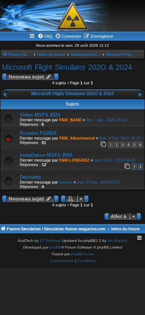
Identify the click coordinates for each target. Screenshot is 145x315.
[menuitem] (45, 36)
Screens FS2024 (38, 133)
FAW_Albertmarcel (77, 138)
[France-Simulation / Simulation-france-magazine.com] (72, 16)
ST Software (50, 240)
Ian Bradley (117, 240)
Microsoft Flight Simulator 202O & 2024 (67, 67)
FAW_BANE (70, 120)
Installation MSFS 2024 (46, 155)
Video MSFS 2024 (40, 115)
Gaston (65, 182)
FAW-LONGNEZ (74, 160)
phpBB (55, 247)
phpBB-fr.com (82, 254)
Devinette (30, 177)
